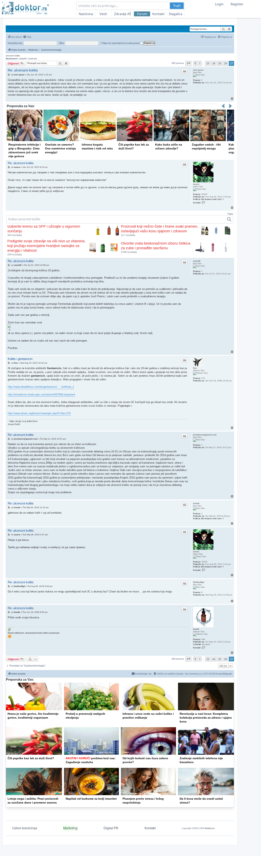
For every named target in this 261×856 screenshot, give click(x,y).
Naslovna (86, 14)
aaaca (196, 184)
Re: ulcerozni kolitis (23, 70)
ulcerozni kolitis (13, 56)
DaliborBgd (198, 582)
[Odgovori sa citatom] (184, 71)
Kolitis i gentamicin (20, 359)
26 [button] (225, 63)
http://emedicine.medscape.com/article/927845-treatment (41, 394)
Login (219, 4)
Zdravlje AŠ (122, 14)
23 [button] (207, 63)
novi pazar (198, 70)
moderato (32, 58)
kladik (196, 629)
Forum (142, 14)
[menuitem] (27, 37)
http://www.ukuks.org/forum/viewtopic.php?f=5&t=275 (39, 413)
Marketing (70, 828)
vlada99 (23, 58)
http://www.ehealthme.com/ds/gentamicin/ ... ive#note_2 (41, 386)
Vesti (103, 14)
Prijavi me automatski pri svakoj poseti (121, 43)
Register (237, 4)
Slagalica (175, 14)
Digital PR (111, 828)
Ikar (195, 368)
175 (203, 378)
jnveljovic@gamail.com (205, 435)
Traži (176, 5)
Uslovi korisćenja (24, 828)
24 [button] (213, 63)
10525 (204, 194)
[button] (188, 63)
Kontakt (158, 14)
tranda (196, 503)
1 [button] (199, 63)
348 (203, 639)
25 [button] (219, 63)
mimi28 (196, 261)
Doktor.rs (210, 828)
